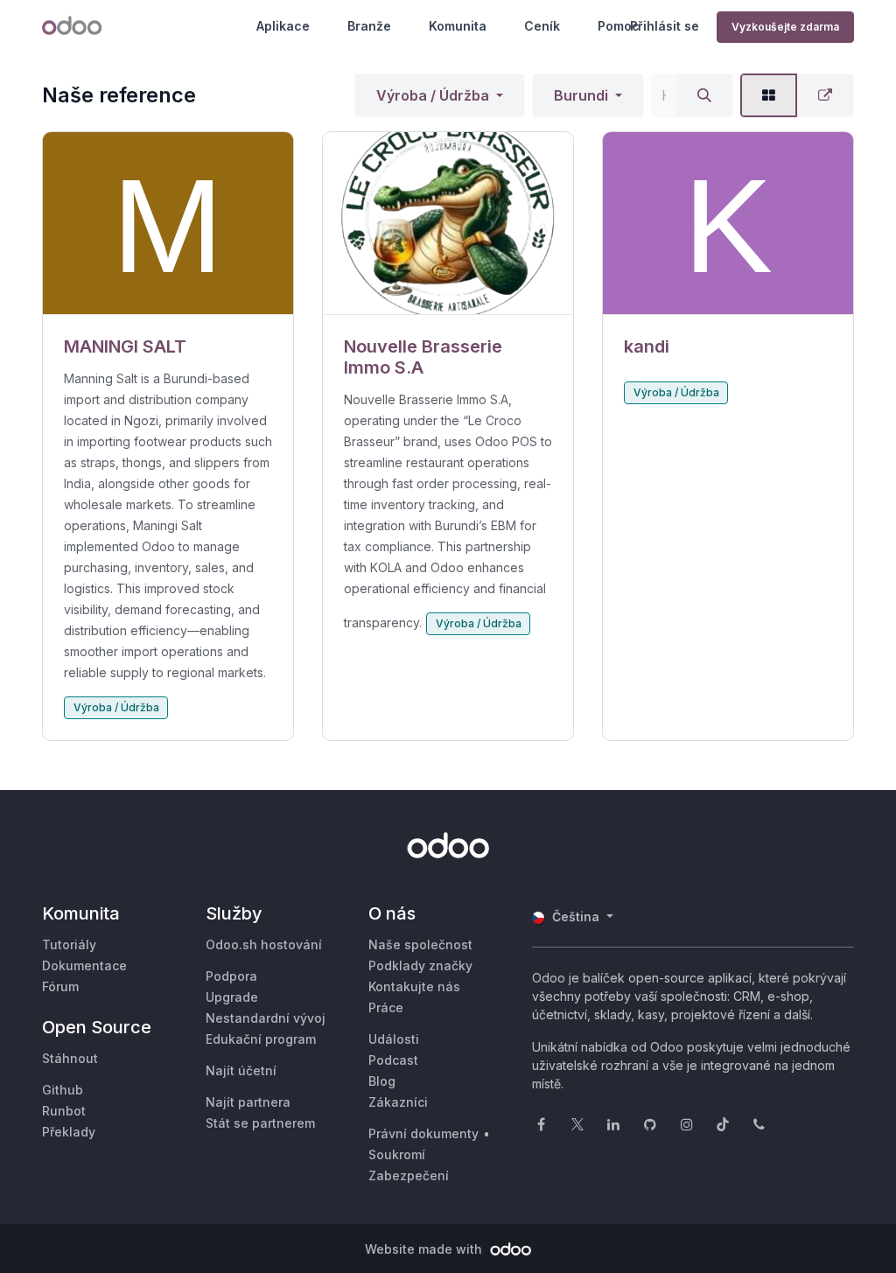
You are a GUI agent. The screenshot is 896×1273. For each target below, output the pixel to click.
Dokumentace (84, 965)
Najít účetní (241, 1070)
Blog (382, 1081)
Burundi (581, 95)
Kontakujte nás (414, 986)
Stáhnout (70, 1058)
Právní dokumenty (423, 1133)
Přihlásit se (664, 25)
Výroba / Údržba (432, 95)
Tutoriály (69, 944)
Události (393, 1039)
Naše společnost (420, 944)
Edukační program (261, 1039)
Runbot (64, 1110)
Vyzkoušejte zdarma (785, 26)
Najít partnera (248, 1102)
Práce (385, 1007)
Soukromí (396, 1154)
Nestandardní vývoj (266, 1018)
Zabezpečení (408, 1175)
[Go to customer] (168, 223)
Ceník (542, 25)
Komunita (457, 25)
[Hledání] (704, 95)
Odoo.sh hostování (264, 944)
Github (62, 1089)
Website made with (425, 1249)
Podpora (231, 976)
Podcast (393, 1060)
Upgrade (232, 997)
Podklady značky (420, 965)
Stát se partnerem (260, 1123)
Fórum (60, 986)
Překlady (68, 1131)
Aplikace (283, 25)
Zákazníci (398, 1102)
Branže (369, 25)
